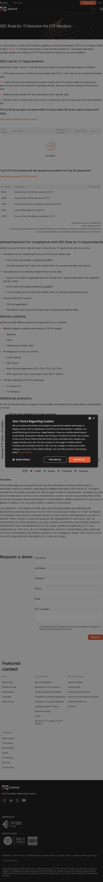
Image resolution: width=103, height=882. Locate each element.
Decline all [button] (55, 459)
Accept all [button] (79, 459)
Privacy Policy (25, 452)
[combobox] (90, 418)
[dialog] (51, 441)
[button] (21, 459)
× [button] (94, 418)
